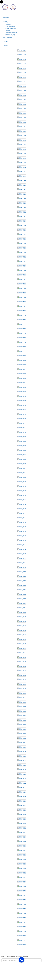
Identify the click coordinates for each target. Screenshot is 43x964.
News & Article (7, 38)
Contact (5, 46)
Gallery (5, 42)
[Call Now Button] (21, 960)
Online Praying (10, 35)
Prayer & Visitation (11, 33)
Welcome (6, 18)
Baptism (8, 25)
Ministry (5, 22)
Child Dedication (11, 29)
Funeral (8, 31)
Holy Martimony (10, 27)
